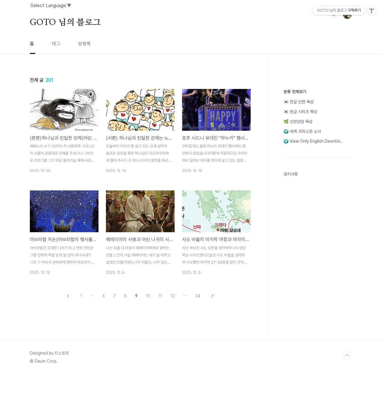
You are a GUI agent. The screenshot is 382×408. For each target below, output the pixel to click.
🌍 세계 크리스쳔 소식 (302, 131)
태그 (56, 44)
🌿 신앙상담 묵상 (298, 121)
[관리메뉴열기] (371, 10)
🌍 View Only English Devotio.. (313, 141)
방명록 (84, 44)
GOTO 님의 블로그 (65, 23)
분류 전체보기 (295, 91)
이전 (68, 295)
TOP (347, 355)
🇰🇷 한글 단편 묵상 (299, 101)
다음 (212, 295)
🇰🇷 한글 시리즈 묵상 (300, 111)
